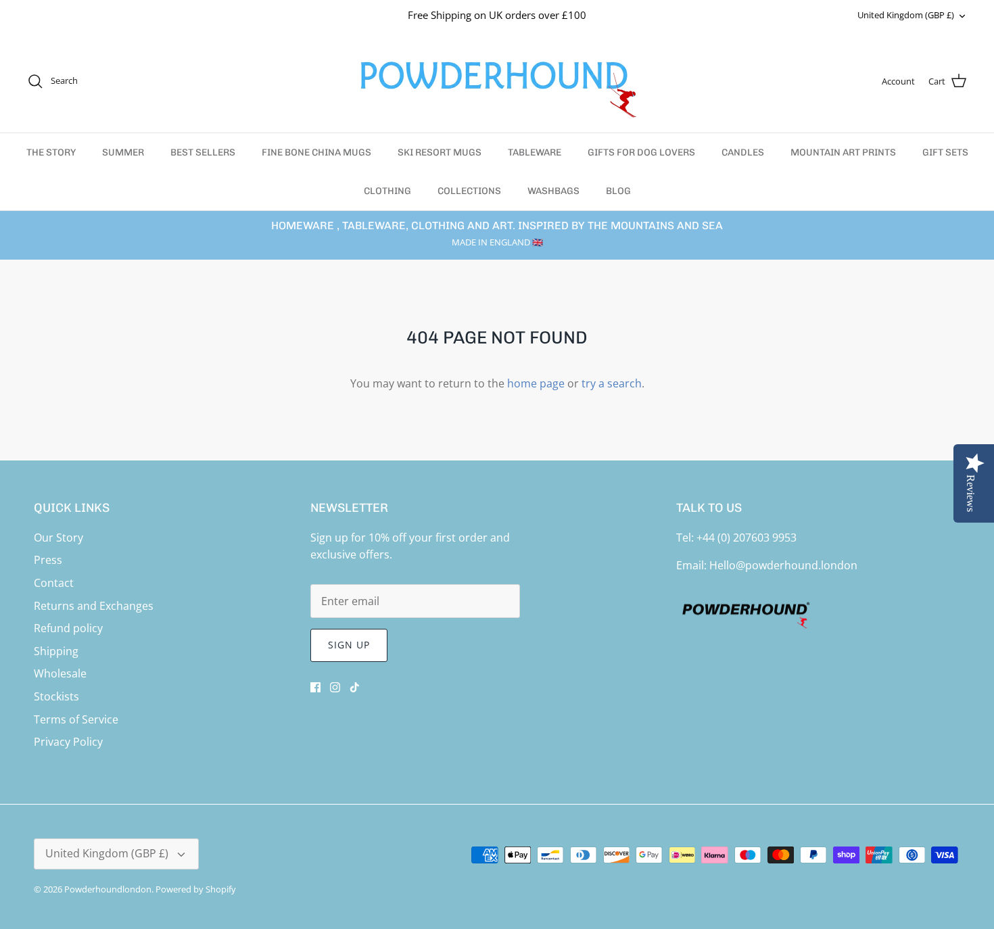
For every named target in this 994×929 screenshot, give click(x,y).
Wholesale (60, 673)
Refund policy (68, 628)
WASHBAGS (553, 191)
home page (536, 383)
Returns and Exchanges (93, 605)
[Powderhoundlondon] (497, 81)
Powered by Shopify (196, 889)
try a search (612, 383)
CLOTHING (387, 191)
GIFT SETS (945, 152)
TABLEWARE (534, 152)
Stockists (56, 696)
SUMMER (123, 152)
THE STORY (51, 152)
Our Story (58, 537)
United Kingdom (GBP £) (905, 15)
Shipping (56, 651)
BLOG (618, 191)
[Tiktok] (355, 687)
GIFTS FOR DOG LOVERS (641, 152)
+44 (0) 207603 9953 (746, 537)
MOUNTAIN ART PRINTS (843, 152)
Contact (54, 582)
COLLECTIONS (469, 191)
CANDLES (742, 152)
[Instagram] (335, 687)
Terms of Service (76, 719)
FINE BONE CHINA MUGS (316, 152)
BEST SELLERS (202, 152)
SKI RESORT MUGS (439, 152)
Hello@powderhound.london (783, 565)
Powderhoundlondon (107, 889)
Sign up (349, 644)
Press (48, 559)
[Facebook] (315, 687)
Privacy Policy (68, 741)
